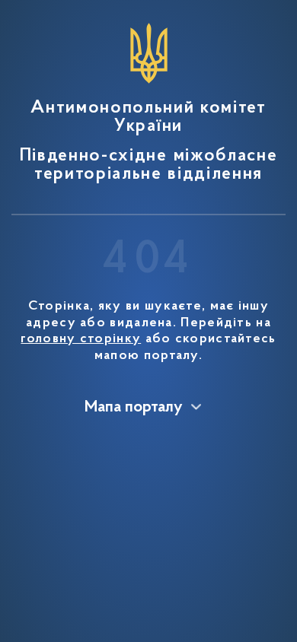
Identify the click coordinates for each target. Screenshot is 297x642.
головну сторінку (81, 339)
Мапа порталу (134, 407)
